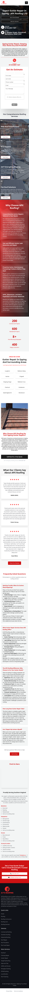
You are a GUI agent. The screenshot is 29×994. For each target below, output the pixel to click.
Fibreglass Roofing (6, 968)
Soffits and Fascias (5, 966)
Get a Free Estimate (14, 17)
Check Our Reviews (14, 563)
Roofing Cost (4, 922)
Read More (5, 137)
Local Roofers (4, 974)
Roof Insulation (5, 942)
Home (2, 914)
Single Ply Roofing (5, 960)
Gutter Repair (4, 958)
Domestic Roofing (5, 934)
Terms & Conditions (18, 991)
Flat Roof (3, 953)
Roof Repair (4, 940)
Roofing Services (5, 924)
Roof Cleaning (4, 976)
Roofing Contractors (6, 919)
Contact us (23, 855)
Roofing (3, 916)
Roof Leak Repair (5, 945)
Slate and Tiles (4, 963)
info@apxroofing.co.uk (15, 877)
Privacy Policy (9, 991)
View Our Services (14, 21)
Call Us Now (14, 754)
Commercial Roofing (6, 932)
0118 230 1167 (22, 460)
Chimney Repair (5, 955)
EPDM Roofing (4, 971)
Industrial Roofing (5, 937)
